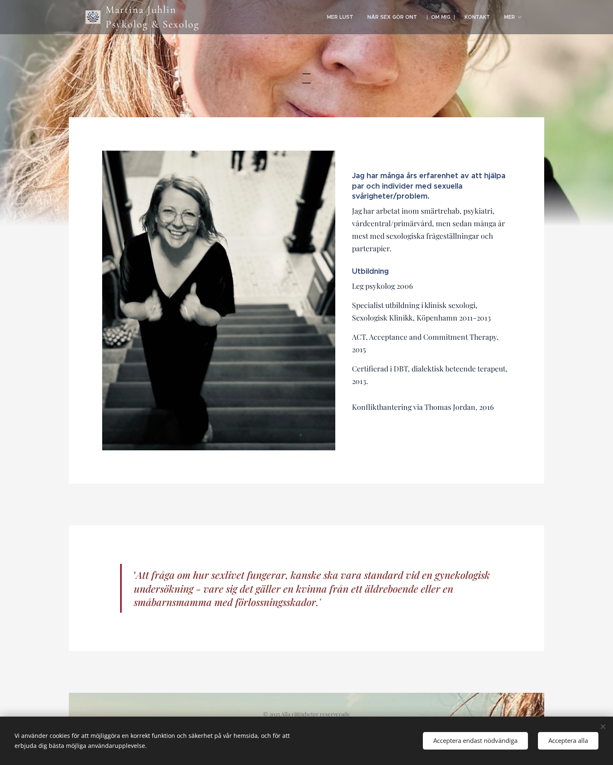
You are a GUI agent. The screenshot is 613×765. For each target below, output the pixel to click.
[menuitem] (340, 17)
